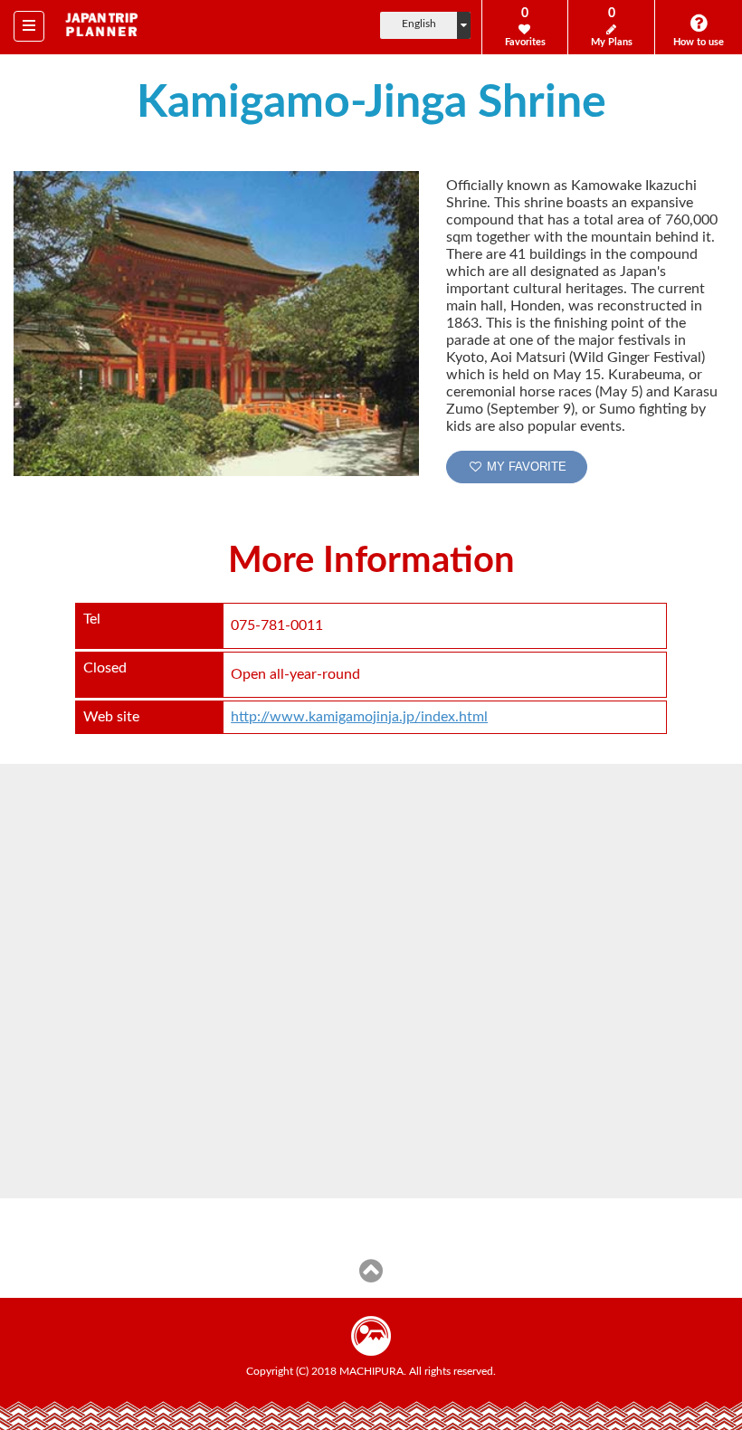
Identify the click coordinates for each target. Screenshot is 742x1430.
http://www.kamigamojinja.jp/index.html (359, 717)
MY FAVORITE (524, 466)
